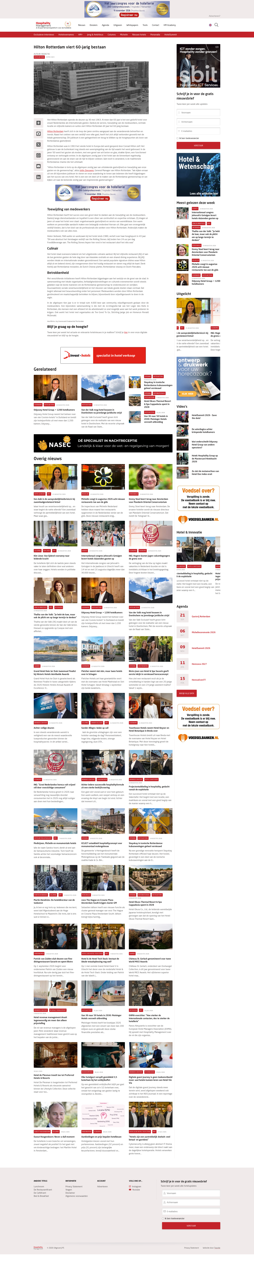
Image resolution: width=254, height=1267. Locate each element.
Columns (112, 34)
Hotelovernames (66, 34)
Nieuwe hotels (139, 34)
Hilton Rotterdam (55, 131)
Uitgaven (118, 25)
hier (126, 332)
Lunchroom (39, 1186)
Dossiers (93, 25)
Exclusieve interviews (44, 34)
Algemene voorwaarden (76, 1196)
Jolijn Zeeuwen (87, 170)
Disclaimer (70, 1193)
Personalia (155, 34)
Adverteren (102, 1186)
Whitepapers (132, 25)
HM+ (80, 34)
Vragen (68, 1189)
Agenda (105, 25)
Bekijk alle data (186, 693)
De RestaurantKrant (43, 1189)
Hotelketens (39, 57)
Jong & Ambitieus (95, 34)
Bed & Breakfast (41, 1196)
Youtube (136, 1189)
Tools (145, 25)
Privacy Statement (73, 1186)
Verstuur (198, 145)
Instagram (136, 1186)
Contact (155, 25)
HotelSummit (170, 34)
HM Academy (170, 25)
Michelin (124, 34)
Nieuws (81, 25)
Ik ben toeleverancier (189, 138)
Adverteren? (214, 16)
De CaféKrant (40, 1193)
